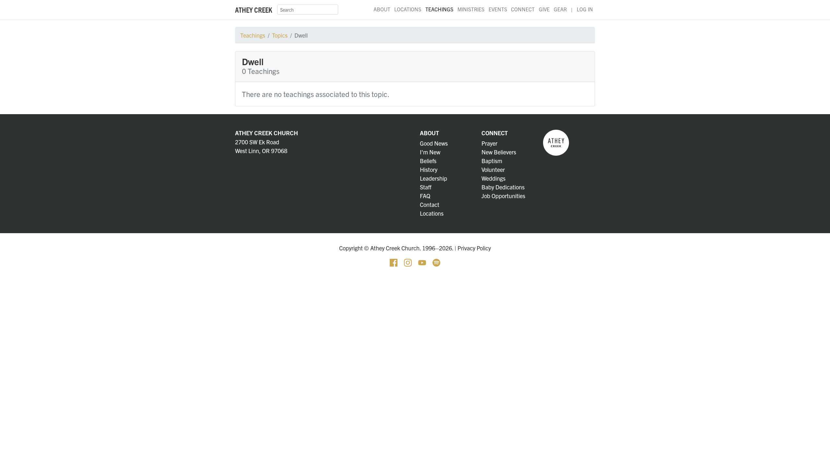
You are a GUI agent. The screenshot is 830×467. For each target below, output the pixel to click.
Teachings (439, 9)
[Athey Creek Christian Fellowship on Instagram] (408, 262)
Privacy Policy (474, 248)
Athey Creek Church (266, 133)
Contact (429, 204)
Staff (426, 187)
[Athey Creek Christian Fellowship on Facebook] (394, 262)
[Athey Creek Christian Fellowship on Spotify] (436, 262)
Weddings (493, 178)
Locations (407, 9)
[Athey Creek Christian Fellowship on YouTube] (422, 262)
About (382, 9)
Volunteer (493, 169)
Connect (523, 9)
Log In (585, 9)
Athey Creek (253, 9)
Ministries (470, 9)
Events (498, 9)
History (428, 169)
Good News (434, 143)
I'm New (430, 152)
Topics (280, 35)
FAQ (425, 195)
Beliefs (428, 160)
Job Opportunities (503, 195)
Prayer (489, 143)
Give (544, 9)
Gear (560, 9)
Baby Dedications (503, 187)
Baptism (491, 160)
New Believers (498, 152)
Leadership (433, 178)
